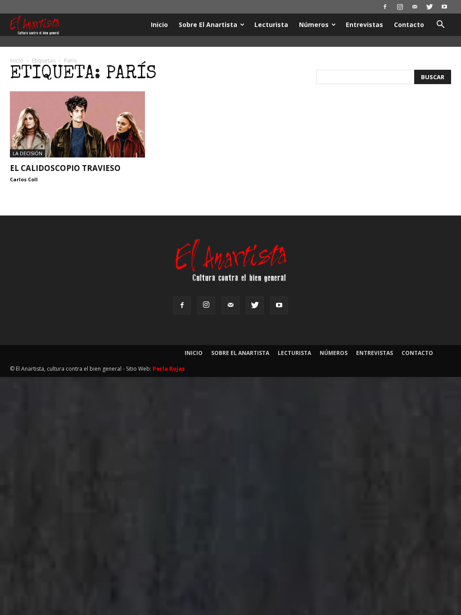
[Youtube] (444, 6)
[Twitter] (429, 6)
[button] (440, 25)
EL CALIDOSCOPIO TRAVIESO (65, 168)
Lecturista (271, 24)
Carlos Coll (24, 179)
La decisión (27, 153)
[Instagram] (400, 6)
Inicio (159, 24)
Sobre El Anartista (208, 24)
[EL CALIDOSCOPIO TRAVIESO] (77, 124)
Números (314, 24)
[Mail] (414, 6)
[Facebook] (385, 6)
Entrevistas (364, 24)
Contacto (409, 24)
